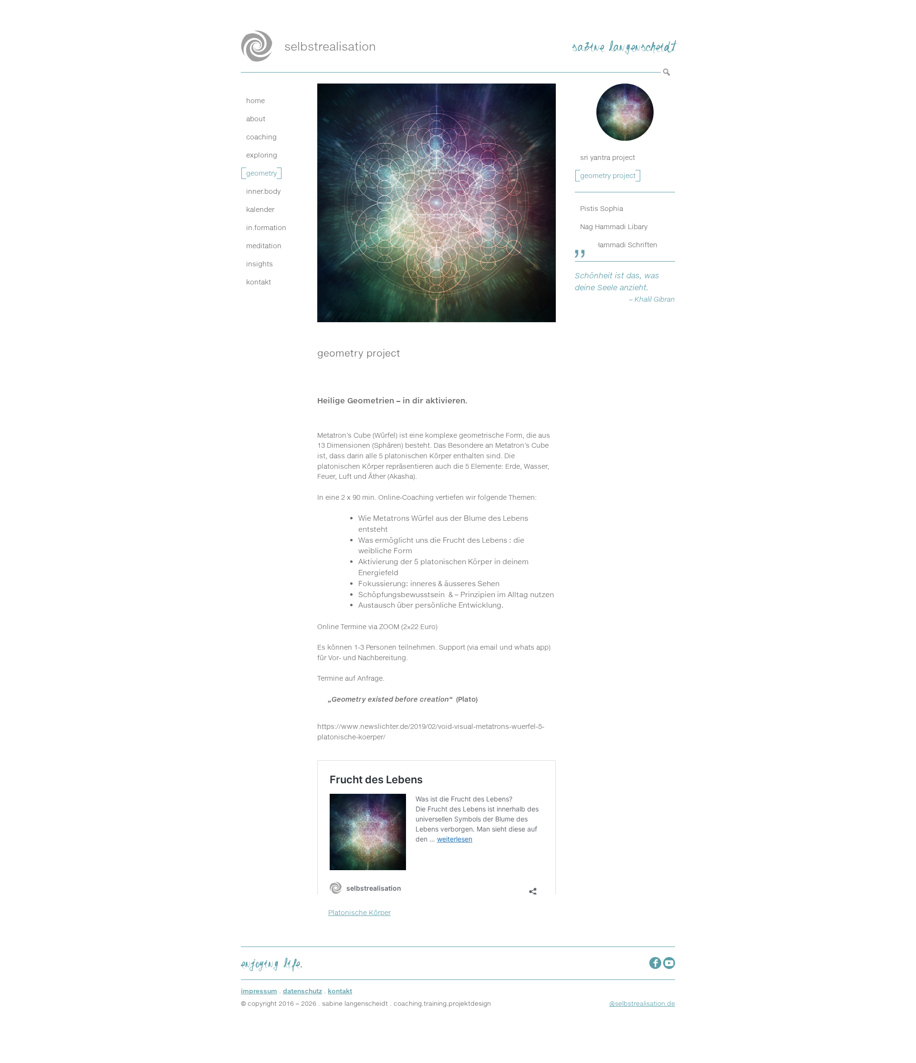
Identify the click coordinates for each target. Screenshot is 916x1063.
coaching (261, 137)
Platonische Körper (359, 912)
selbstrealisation (330, 46)
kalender (260, 209)
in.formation (266, 227)
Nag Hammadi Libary (613, 226)
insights (259, 264)
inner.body (263, 191)
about (255, 119)
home (255, 100)
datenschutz (302, 991)
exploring (261, 155)
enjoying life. (271, 962)
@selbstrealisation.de (642, 1003)
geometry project (607, 175)
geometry (261, 173)
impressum (259, 991)
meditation (263, 246)
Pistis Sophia (601, 208)
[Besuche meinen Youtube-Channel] (669, 963)
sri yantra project (607, 157)
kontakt (258, 282)
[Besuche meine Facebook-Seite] (655, 963)
